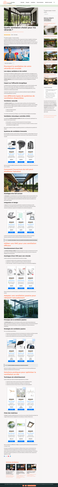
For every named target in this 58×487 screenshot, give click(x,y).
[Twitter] (6, 456)
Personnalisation (40, 2)
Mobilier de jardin (48, 2)
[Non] (56, 485)
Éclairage (17, 475)
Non (25, 485)
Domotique (7, 475)
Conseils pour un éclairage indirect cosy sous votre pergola (31, 472)
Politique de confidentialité (32, 485)
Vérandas (22, 2)
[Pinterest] (8, 456)
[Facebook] (4, 456)
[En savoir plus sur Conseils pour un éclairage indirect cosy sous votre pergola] (31, 467)
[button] (54, 2)
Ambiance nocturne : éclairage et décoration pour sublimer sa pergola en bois (20, 472)
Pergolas (27, 2)
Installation (33, 2)
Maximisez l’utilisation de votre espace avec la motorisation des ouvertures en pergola (10, 472)
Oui (23, 485)
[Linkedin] (10, 456)
